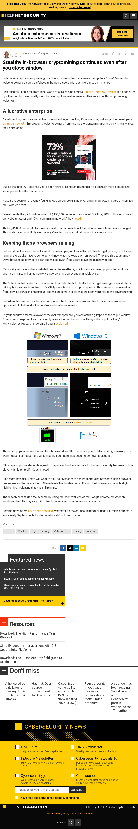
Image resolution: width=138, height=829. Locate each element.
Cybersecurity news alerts (96, 758)
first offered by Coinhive (101, 92)
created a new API (14, 123)
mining (78, 531)
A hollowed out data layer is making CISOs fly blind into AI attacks (15, 691)
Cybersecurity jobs (35, 775)
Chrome (9, 531)
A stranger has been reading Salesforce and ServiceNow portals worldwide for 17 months (121, 697)
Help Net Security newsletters (27, 4)
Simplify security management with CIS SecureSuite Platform (28, 647)
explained (62, 323)
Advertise (88, 813)
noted (77, 218)
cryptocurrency (40, 531)
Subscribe (77, 789)
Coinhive (23, 531)
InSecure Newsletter (37, 758)
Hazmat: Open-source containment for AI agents (29, 578)
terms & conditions (67, 798)
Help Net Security (125, 807)
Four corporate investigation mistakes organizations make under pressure (95, 693)
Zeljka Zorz (18, 53)
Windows (91, 531)
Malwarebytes (62, 531)
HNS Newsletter (89, 747)
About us (76, 813)
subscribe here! (80, 7)
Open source (86, 775)
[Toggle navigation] (133, 16)
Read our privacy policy (57, 813)
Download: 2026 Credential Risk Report (28, 600)
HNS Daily (29, 747)
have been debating (40, 511)
